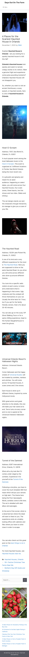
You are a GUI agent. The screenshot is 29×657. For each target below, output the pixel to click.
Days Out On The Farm (14, 2)
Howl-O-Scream (8, 164)
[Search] (25, 580)
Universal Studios (16, 375)
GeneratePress (14, 654)
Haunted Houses (11, 559)
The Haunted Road (10, 265)
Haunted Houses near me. (11, 554)
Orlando (20, 559)
